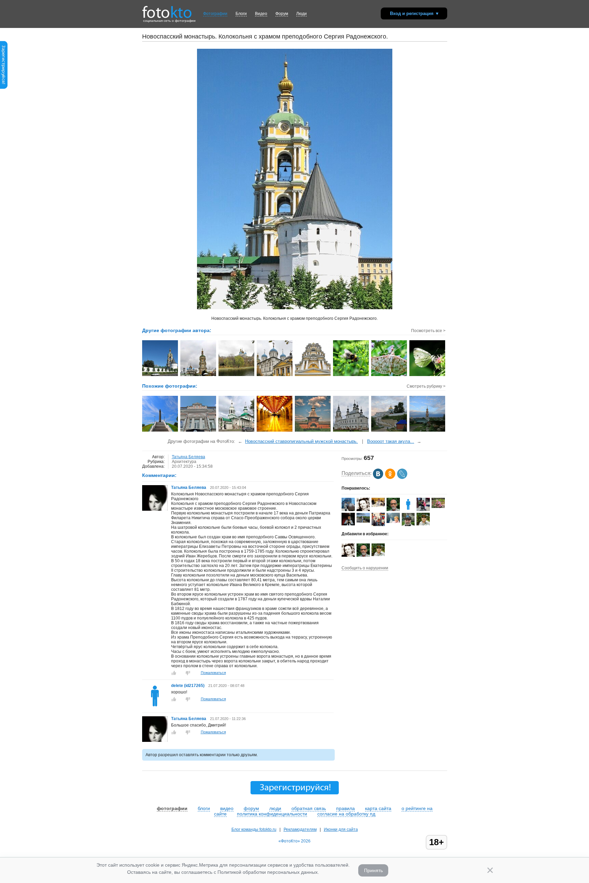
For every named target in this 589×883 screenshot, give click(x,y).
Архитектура (184, 461)
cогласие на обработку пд (346, 814)
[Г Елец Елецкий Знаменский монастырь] (427, 431)
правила (345, 808)
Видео (261, 13)
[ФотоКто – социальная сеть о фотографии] (167, 9)
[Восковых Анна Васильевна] (438, 506)
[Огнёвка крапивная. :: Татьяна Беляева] (389, 375)
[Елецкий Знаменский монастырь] (389, 431)
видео (226, 808)
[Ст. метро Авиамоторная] (275, 431)
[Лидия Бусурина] (393, 521)
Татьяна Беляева (188, 456)
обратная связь (308, 808)
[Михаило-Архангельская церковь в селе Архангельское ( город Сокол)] (351, 431)
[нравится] (174, 673)
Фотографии (215, 13)
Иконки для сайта (341, 829)
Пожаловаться (213, 673)
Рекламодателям (300, 829)
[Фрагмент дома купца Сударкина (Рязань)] (198, 431)
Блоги (241, 13)
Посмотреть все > (428, 330)
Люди (301, 13)
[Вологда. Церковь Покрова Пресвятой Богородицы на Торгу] (236, 431)
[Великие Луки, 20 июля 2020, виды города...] (160, 431)
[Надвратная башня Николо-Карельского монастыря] (313, 431)
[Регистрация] (3, 87)
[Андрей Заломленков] (423, 524)
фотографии (172, 808)
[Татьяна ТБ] (363, 509)
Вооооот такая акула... (390, 441)
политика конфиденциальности (272, 814)
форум (251, 808)
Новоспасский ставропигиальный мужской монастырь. (301, 441)
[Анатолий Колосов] (348, 524)
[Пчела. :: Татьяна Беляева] (351, 375)
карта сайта (378, 808)
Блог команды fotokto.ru (253, 829)
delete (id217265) (188, 685)
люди (275, 808)
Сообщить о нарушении (365, 568)
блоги (204, 808)
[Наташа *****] (378, 505)
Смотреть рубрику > (426, 386)
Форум (281, 13)
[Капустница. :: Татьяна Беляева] (427, 375)
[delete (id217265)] (155, 707)
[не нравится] (188, 673)
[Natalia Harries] (363, 521)
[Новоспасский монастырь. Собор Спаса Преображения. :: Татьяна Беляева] (275, 375)
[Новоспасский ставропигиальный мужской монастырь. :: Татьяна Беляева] (160, 375)
